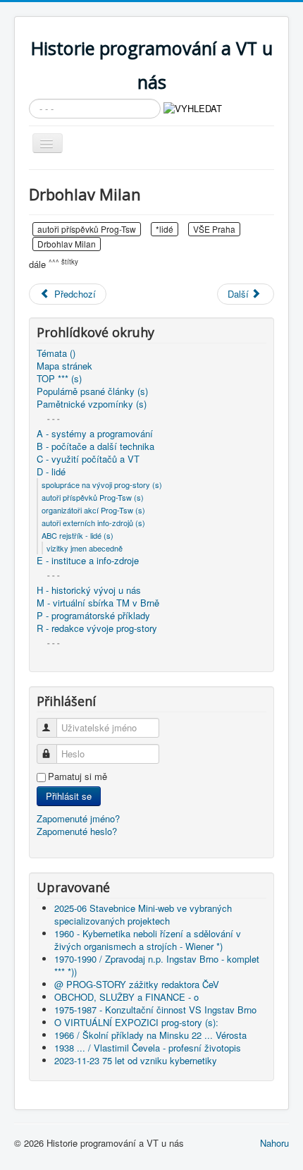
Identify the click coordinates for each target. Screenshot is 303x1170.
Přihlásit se (69, 796)
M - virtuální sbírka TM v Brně (98, 603)
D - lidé (51, 471)
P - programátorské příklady (93, 615)
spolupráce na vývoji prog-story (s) (102, 484)
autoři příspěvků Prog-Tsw (86, 229)
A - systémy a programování (95, 433)
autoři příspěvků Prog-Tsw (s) (93, 497)
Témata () (56, 353)
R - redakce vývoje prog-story (97, 628)
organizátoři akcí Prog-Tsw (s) (93, 510)
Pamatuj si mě (77, 776)
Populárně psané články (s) (92, 391)
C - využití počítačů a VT (88, 459)
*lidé (164, 229)
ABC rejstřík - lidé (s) (77, 535)
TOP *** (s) (59, 378)
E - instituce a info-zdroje (88, 560)
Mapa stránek (64, 366)
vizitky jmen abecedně (85, 548)
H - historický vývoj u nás (89, 590)
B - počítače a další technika (95, 446)
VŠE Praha (214, 229)
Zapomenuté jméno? (78, 818)
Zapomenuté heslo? (77, 831)
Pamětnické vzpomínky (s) (92, 404)
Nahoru (274, 1143)
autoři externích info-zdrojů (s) (93, 522)
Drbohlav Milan (66, 244)
